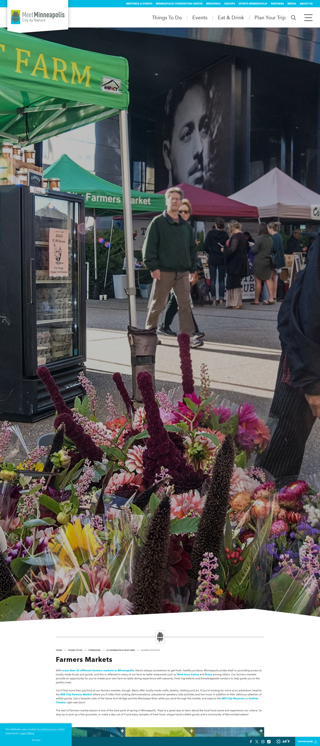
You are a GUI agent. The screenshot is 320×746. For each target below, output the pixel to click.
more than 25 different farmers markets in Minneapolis (98, 670)
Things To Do (167, 17)
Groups (229, 3)
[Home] (37, 17)
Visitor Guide (305, 741)
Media (292, 3)
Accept (36, 740)
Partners (277, 3)
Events (199, 17)
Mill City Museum (233, 698)
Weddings (213, 3)
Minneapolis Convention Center (179, 3)
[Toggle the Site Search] (293, 17)
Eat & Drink (231, 17)
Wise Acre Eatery (188, 674)
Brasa (208, 674)
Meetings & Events (139, 3)
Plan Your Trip (270, 17)
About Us (306, 3)
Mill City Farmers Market (76, 694)
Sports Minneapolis (252, 3)
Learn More (27, 733)
